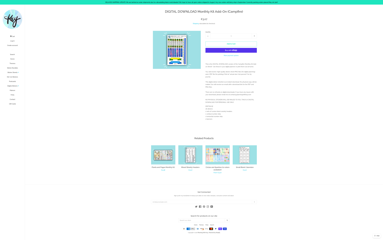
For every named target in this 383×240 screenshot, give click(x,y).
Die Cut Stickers (12, 77)
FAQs (12, 95)
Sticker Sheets (12, 72)
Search (12, 54)
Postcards (12, 81)
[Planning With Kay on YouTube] (211, 207)
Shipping (196, 23)
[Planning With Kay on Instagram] (208, 207)
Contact (12, 99)
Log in (12, 41)
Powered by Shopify (214, 232)
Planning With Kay (203, 232)
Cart (13, 36)
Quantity (207, 32)
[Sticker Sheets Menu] (18, 72)
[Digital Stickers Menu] (18, 86)
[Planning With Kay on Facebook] (200, 207)
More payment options (231, 55)
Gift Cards (12, 104)
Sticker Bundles (12, 68)
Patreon (12, 90)
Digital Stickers (12, 86)
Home (12, 59)
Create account (12, 45)
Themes (12, 63)
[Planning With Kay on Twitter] (196, 207)
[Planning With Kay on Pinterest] (204, 207)
